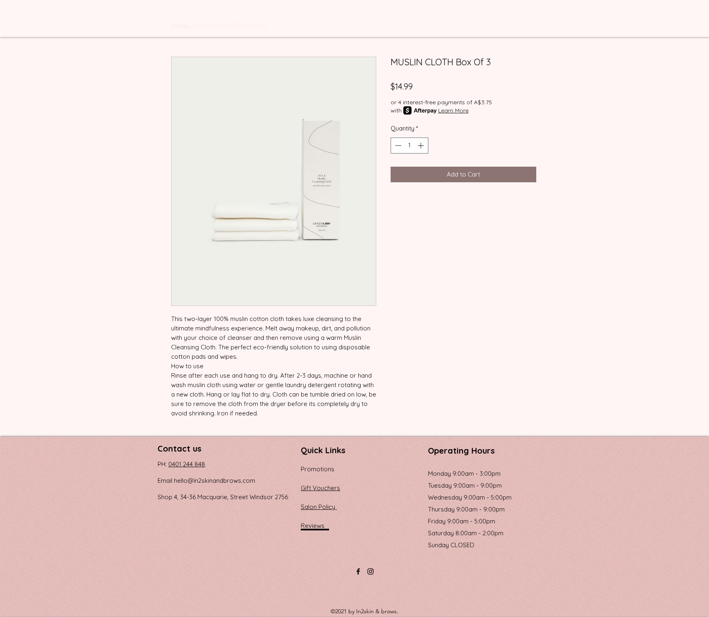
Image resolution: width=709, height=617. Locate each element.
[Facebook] (358, 571)
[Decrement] (397, 145)
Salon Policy (319, 507)
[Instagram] (370, 571)
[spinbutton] (409, 145)
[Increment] (421, 145)
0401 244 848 (186, 464)
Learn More (453, 110)
